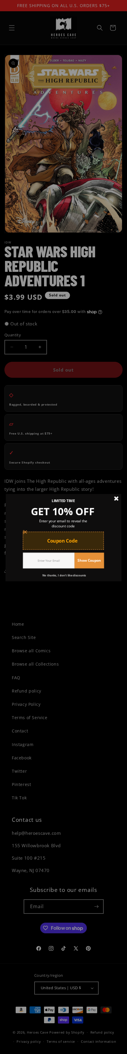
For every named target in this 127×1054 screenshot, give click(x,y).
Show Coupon (89, 560)
